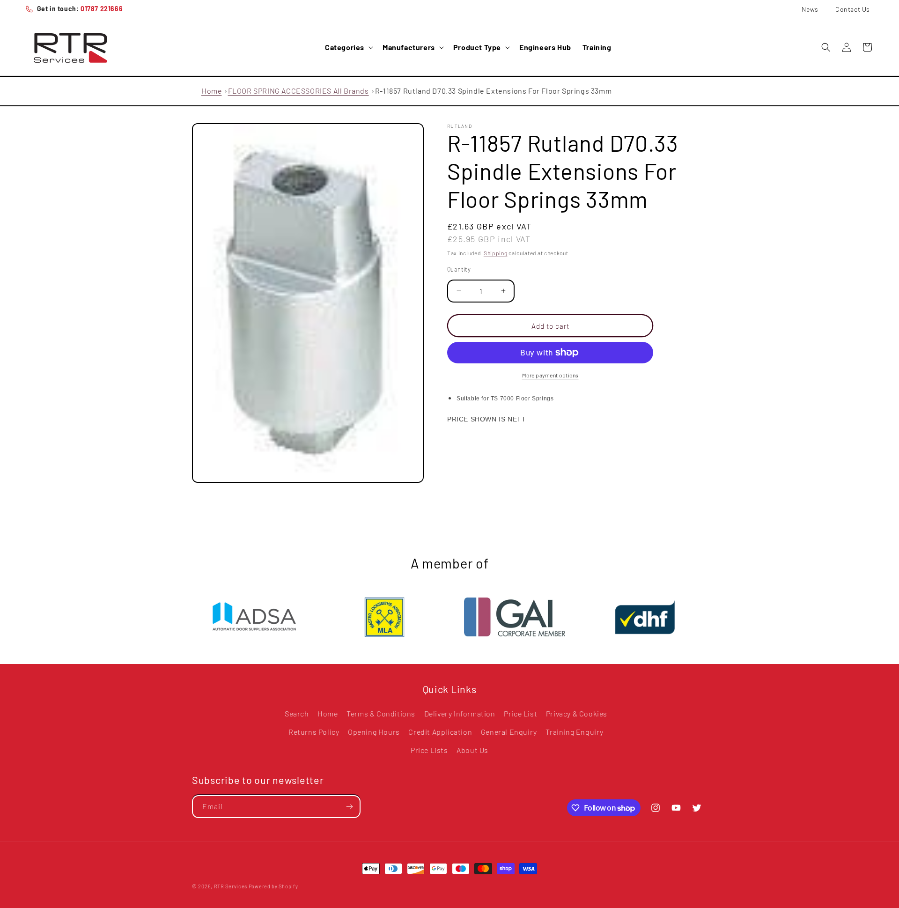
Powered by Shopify (273, 886)
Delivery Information (459, 713)
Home (211, 90)
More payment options (550, 375)
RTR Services (231, 886)
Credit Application (440, 731)
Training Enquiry (574, 731)
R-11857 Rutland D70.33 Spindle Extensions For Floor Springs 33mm (493, 90)
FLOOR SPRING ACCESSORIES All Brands (298, 90)
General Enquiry (509, 731)
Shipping (496, 253)
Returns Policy (313, 731)
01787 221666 (102, 9)
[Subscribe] (349, 806)
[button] (348, 47)
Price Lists (429, 750)
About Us (472, 750)
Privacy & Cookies (576, 713)
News (810, 9)
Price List (520, 713)
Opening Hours (374, 731)
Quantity (459, 269)
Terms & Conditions (380, 713)
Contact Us (852, 9)
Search (297, 713)
